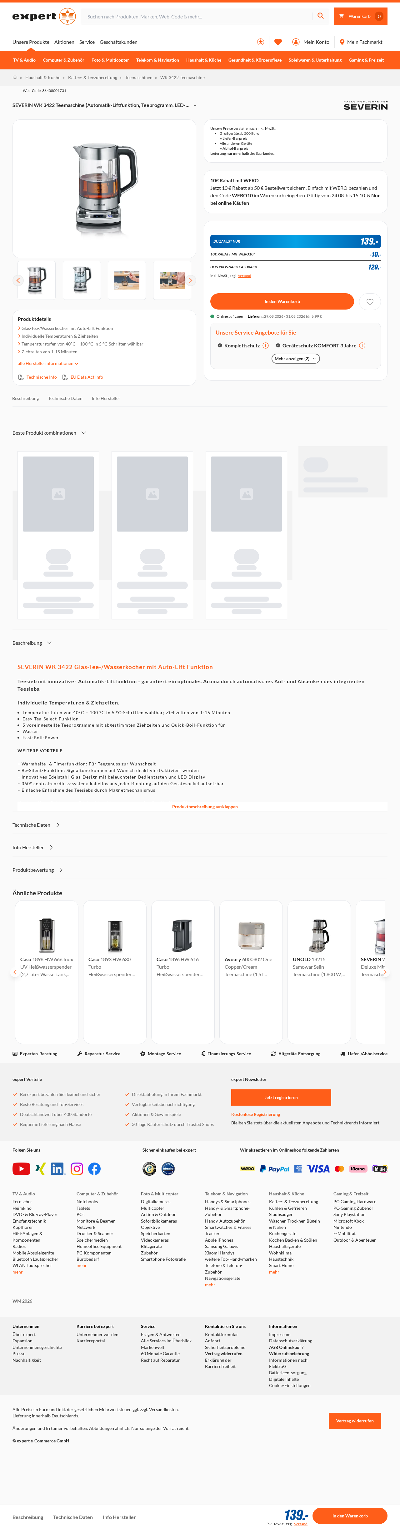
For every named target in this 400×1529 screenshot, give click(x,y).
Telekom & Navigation (157, 60)
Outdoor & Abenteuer (354, 1298)
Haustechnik (281, 1317)
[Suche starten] (320, 16)
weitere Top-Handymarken (231, 1317)
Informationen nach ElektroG (288, 1421)
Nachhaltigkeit (26, 1418)
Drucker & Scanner (95, 1292)
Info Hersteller (106, 457)
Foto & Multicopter (110, 60)
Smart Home (281, 1324)
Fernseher (22, 1260)
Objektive (150, 1286)
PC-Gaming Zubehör (353, 1266)
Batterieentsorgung (288, 1431)
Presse (18, 1412)
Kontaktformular (221, 1393)
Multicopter (152, 1266)
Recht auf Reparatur (160, 1418)
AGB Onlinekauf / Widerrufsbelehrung (289, 1409)
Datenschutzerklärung (290, 1399)
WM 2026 (22, 1359)
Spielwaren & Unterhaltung (315, 60)
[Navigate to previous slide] (15, 1031)
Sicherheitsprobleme (225, 1406)
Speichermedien (92, 1298)
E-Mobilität (344, 1292)
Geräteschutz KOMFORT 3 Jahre (319, 409)
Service (87, 42)
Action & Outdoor (158, 1273)
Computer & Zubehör (63, 60)
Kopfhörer (22, 1286)
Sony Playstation (349, 1273)
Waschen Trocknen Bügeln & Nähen (294, 1282)
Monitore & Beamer (96, 1279)
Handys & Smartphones (227, 1260)
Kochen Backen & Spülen (293, 1298)
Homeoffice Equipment (99, 1305)
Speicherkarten (155, 1292)
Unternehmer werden (97, 1393)
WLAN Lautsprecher (32, 1324)
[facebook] (94, 1227)
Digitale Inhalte (284, 1438)
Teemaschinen (136, 77)
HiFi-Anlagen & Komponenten (27, 1295)
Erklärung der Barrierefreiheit (220, 1421)
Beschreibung (25, 457)
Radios (19, 1305)
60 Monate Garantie (160, 1412)
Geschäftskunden (119, 42)
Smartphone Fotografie (163, 1317)
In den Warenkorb (282, 365)
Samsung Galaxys (221, 1305)
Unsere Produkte (30, 42)
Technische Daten (65, 457)
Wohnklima (280, 1311)
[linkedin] (58, 1227)
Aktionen (64, 42)
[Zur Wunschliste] (278, 42)
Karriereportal (91, 1399)
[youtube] (21, 1227)
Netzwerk (86, 1286)
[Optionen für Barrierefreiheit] (260, 41)
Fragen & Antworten (161, 1393)
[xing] (40, 1227)
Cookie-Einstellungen (290, 1444)
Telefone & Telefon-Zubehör (223, 1327)
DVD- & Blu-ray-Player (35, 1273)
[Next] (190, 280)
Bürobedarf (88, 1317)
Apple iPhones (219, 1298)
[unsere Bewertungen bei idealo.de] (168, 1227)
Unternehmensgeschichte (37, 1406)
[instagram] (77, 1227)
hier (256, 231)
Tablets (83, 1266)
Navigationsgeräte (222, 1337)
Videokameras (155, 1298)
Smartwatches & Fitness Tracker (228, 1289)
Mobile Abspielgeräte (33, 1311)
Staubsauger (281, 1273)
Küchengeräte (282, 1292)
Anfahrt (212, 1399)
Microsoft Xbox (348, 1279)
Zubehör (149, 1311)
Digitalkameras (155, 1260)
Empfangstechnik (29, 1279)
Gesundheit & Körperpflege (255, 60)
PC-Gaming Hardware (354, 1260)
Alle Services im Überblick (166, 1399)
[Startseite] (15, 77)
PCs (80, 1273)
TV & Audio (24, 60)
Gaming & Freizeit (366, 60)
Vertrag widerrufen (223, 1412)
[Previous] (18, 280)
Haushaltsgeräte (285, 1305)
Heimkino (22, 1266)
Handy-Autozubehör (225, 1279)
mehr (17, 1330)
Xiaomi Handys (219, 1311)
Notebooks (87, 1260)
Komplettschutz (242, 409)
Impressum (280, 1393)
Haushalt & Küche (203, 60)
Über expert (24, 1393)
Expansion (22, 1399)
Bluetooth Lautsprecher (35, 1317)
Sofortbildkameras (159, 1279)
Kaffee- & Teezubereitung (90, 77)
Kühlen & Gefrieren (288, 1266)
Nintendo (342, 1286)
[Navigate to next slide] (385, 1031)
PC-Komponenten (94, 1311)
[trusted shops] (149, 1227)
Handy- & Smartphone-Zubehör (227, 1270)
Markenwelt (152, 1406)
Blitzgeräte (151, 1305)
